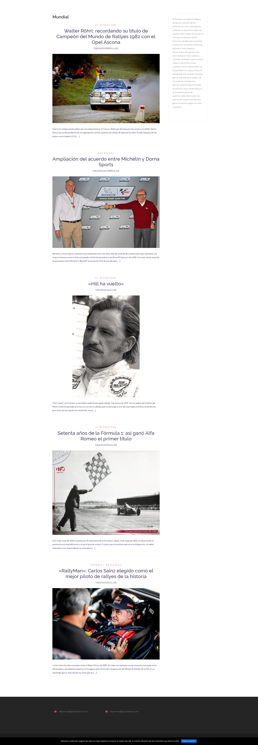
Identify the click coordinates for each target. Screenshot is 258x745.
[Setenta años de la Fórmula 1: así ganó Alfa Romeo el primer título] (106, 492)
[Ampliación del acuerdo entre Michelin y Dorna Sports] (106, 212)
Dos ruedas (143, 6)
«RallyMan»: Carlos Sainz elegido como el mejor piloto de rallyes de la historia (106, 573)
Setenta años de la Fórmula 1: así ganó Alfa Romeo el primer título (106, 435)
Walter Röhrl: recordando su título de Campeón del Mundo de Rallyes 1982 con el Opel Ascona (105, 36)
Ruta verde (158, 6)
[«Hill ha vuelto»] (106, 346)
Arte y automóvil (126, 6)
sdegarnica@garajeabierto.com (73, 711)
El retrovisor (109, 6)
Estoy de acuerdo (188, 741)
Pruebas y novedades (89, 6)
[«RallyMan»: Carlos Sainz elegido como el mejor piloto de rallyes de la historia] (106, 623)
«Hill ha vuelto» (106, 283)
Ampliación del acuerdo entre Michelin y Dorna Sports (106, 161)
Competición (172, 6)
